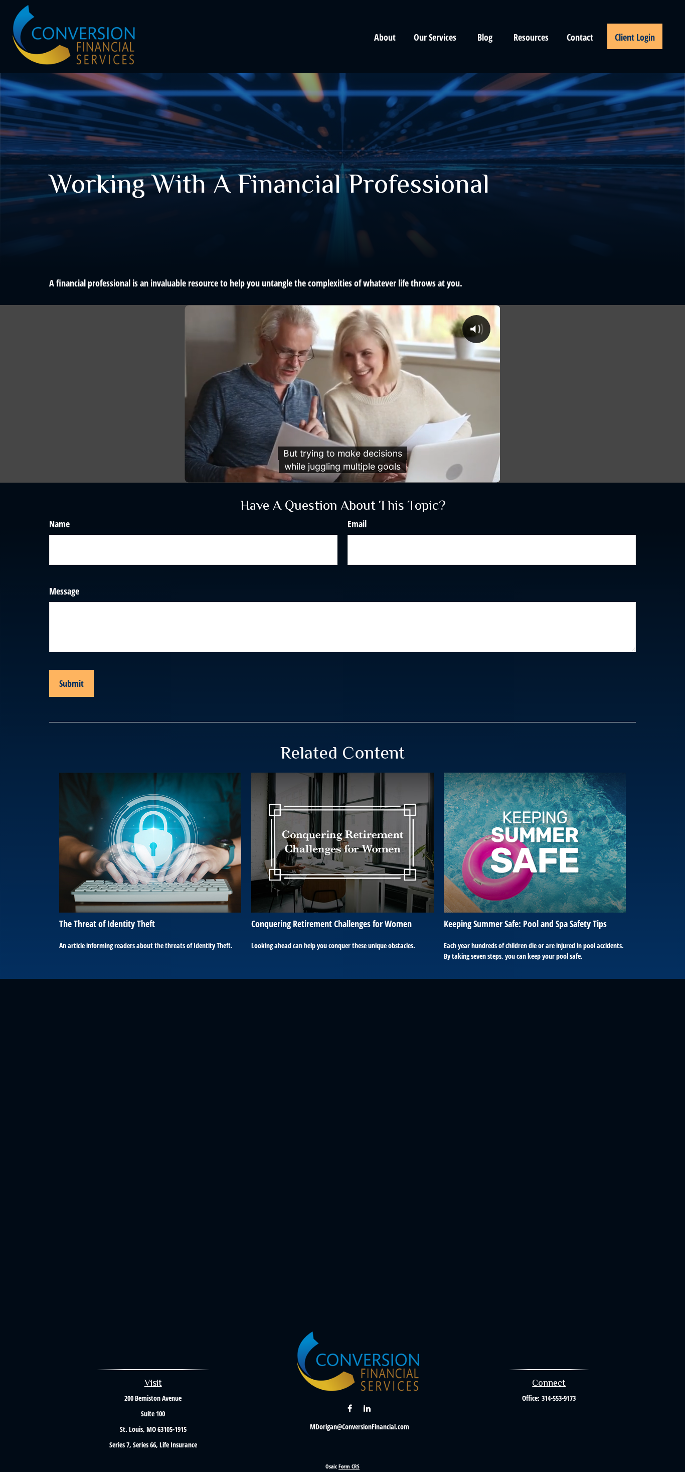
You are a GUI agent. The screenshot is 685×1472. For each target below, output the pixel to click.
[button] (385, 36)
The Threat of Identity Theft (107, 924)
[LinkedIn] (367, 1408)
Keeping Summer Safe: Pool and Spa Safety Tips (525, 924)
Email (357, 524)
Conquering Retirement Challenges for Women (331, 924)
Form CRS (349, 1466)
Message (64, 591)
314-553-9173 (559, 1398)
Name (59, 524)
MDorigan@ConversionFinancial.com (359, 1426)
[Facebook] (350, 1408)
